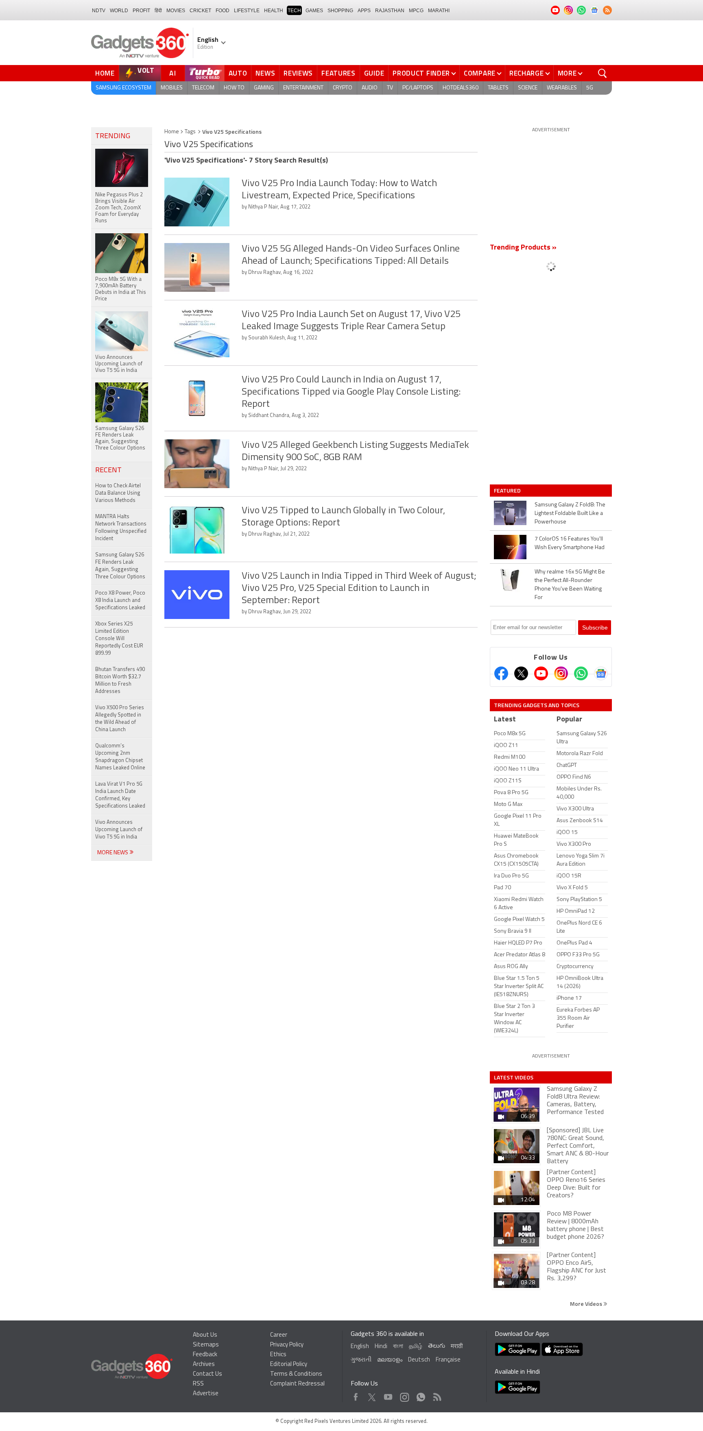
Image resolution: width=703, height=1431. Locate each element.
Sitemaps (206, 1345)
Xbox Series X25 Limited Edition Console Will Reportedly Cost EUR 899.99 (119, 638)
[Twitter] (521, 673)
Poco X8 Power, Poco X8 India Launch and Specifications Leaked (120, 600)
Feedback (205, 1355)
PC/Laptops (417, 88)
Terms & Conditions (296, 1374)
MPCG (416, 10)
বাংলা (398, 1347)
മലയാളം (389, 1360)
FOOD (222, 10)
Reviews (298, 73)
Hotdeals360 (460, 88)
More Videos (586, 1303)
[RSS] (607, 10)
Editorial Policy (288, 1365)
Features (338, 73)
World (119, 10)
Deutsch (419, 1360)
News (265, 73)
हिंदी (158, 10)
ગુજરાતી (361, 1360)
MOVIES (175, 10)
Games (314, 10)
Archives (204, 1365)
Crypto (342, 88)
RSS (198, 1384)
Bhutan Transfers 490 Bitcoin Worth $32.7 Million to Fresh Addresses (120, 680)
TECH (294, 10)
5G (589, 88)
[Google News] (601, 673)
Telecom (203, 88)
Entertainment (303, 88)
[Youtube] (541, 673)
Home (105, 73)
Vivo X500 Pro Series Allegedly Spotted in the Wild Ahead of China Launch (119, 718)
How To (234, 88)
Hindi (381, 1347)
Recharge (526, 73)
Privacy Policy (286, 1345)
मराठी (457, 1347)
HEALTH (273, 10)
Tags (190, 132)
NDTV (98, 10)
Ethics (278, 1355)
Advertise (205, 1394)
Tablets (498, 88)
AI (173, 73)
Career (278, 1335)
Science (527, 88)
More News (113, 853)
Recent (108, 470)
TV (390, 88)
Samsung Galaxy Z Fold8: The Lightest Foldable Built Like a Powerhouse (570, 513)
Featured (508, 490)
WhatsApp (421, 1395)
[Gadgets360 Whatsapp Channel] (581, 673)
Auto (238, 73)
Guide (374, 73)
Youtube (388, 1395)
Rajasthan (389, 10)
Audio (370, 88)
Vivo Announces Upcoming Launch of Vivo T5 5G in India (118, 830)
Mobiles (172, 88)
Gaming (264, 88)
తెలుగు (436, 1346)
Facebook (356, 1395)
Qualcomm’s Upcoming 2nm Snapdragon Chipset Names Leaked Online (120, 757)
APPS (364, 10)
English (360, 1347)
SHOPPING (340, 10)
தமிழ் (415, 1347)
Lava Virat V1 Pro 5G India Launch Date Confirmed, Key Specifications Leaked (120, 795)
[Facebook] (501, 673)
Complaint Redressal (297, 1384)
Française (448, 1360)
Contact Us (207, 1374)
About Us (205, 1335)
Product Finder (421, 73)
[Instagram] (561, 673)
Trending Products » (523, 248)
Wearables (562, 88)
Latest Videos (513, 1077)
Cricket (200, 10)
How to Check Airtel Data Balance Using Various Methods (118, 493)
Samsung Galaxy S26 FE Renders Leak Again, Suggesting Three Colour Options (120, 566)
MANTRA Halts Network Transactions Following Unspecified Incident (120, 527)
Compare (480, 73)
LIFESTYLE (247, 10)
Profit (141, 10)
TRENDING (112, 136)
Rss (436, 1395)
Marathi (439, 10)
